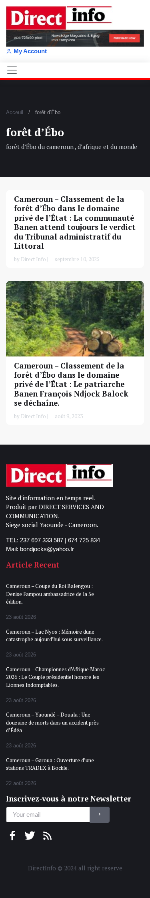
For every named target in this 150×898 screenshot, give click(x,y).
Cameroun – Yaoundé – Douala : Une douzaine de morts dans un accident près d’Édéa (52, 722)
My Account (30, 51)
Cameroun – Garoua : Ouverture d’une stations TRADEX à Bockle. (50, 764)
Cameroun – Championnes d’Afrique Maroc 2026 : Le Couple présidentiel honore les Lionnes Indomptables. (55, 677)
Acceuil (14, 112)
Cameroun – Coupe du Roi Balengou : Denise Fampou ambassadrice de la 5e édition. (50, 593)
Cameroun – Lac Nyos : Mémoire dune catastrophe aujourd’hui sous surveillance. (54, 635)
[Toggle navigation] (12, 70)
